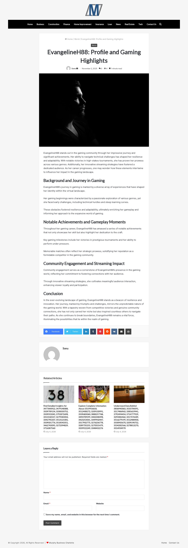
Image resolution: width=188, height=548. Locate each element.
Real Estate (129, 24)
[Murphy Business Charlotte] (94, 10)
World (76, 39)
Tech (141, 24)
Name (47, 492)
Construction (53, 24)
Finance (66, 24)
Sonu (74, 68)
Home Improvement (82, 24)
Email (46, 503)
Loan (110, 24)
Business (40, 24)
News (118, 24)
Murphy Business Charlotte (61, 543)
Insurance (99, 24)
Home (30, 24)
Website (100, 503)
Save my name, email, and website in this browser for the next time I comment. (83, 514)
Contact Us (151, 24)
